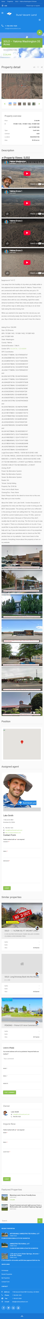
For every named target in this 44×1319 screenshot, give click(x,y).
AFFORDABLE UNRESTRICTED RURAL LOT (24, 1234)
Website (5, 1083)
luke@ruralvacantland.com (20, 1301)
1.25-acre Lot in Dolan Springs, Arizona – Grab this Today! (25, 1254)
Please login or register (33, 5)
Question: (6, 1151)
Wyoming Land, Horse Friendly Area (23, 1195)
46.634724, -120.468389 (18, 349)
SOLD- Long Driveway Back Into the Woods (22, 977)
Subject (6, 841)
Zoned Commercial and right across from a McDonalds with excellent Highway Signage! (26, 1206)
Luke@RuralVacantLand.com (13, 830)
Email (5, 851)
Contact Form (6, 1281)
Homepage (5, 1270)
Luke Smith (15, 1112)
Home (3, 1)
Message (6, 860)
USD (4, 6)
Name (5, 1068)
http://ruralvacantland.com (13, 832)
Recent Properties (7, 1274)
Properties (10, 1)
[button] (22, 742)
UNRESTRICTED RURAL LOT (19, 1244)
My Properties (6, 1278)
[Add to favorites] (37, 67)
